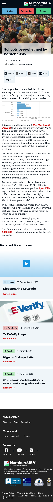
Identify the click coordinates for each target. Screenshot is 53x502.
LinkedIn (22, 73)
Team (16, 422)
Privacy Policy (8, 493)
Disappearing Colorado (19, 288)
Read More (9, 362)
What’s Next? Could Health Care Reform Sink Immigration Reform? (24, 382)
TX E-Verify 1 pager (15, 334)
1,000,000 (7, 232)
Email (45, 73)
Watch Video (10, 294)
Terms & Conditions (26, 493)
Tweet (34, 73)
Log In (5, 436)
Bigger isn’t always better (19, 357)
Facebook (11, 73)
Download (8, 339)
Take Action (16, 436)
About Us (7, 422)
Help (40, 493)
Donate (27, 436)
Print (11, 80)
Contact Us (26, 422)
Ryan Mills (44, 188)
